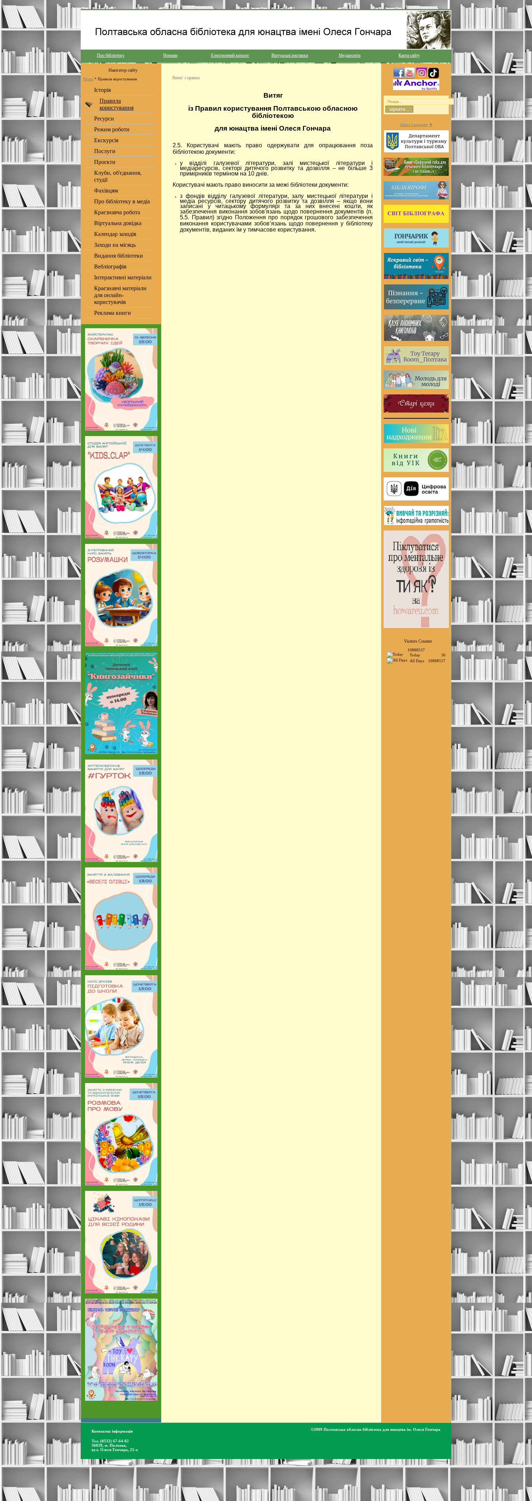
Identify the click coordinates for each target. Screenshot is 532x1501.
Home (88, 79)
